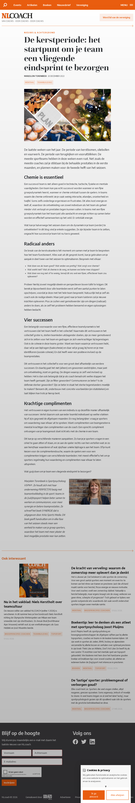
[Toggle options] (106, 786)
